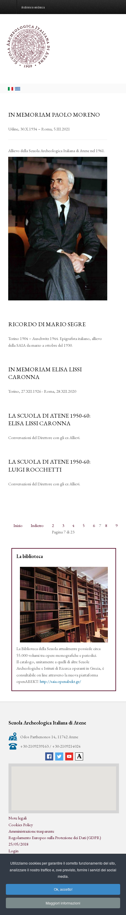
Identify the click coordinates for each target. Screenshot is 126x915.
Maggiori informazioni (63, 902)
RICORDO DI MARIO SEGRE (47, 324)
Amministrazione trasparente (31, 831)
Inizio (18, 525)
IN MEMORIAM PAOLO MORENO (54, 114)
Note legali (17, 818)
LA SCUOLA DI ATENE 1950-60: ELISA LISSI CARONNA (49, 419)
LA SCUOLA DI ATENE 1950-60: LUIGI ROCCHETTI (49, 465)
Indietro (37, 525)
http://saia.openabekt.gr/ (60, 681)
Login (13, 850)
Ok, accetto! (63, 889)
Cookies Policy (20, 824)
